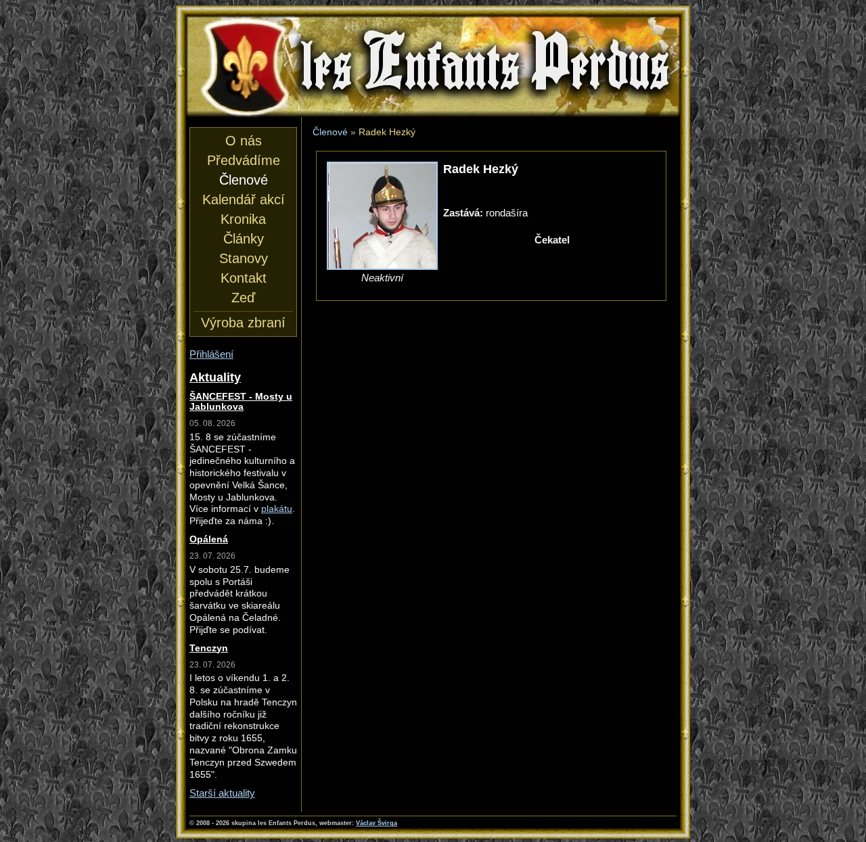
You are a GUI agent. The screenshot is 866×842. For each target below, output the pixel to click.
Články (243, 238)
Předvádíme (243, 160)
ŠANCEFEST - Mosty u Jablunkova (240, 402)
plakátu (276, 509)
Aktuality (215, 377)
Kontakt (244, 278)
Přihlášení (211, 354)
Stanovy (243, 258)
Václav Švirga (376, 823)
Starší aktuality (222, 793)
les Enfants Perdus (433, 28)
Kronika (243, 219)
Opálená (208, 539)
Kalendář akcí (243, 199)
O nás (243, 140)
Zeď (243, 297)
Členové (330, 132)
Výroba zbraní (243, 322)
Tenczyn (208, 648)
